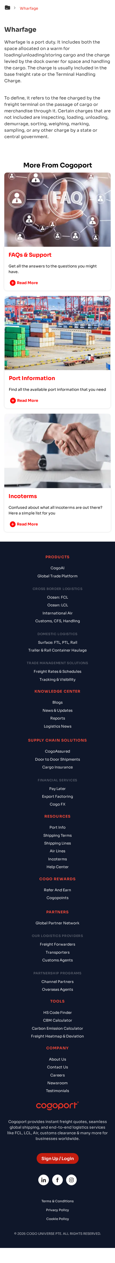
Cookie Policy (57, 1219)
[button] (11, 8)
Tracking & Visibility (57, 679)
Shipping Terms (57, 835)
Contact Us (57, 1067)
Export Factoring (57, 796)
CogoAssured (57, 751)
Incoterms (57, 859)
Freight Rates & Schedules (57, 671)
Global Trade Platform (57, 576)
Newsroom (57, 1083)
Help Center (58, 867)
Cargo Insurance (57, 767)
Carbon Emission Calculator (57, 1028)
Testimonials (57, 1091)
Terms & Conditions (57, 1201)
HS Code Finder (57, 1012)
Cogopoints (57, 898)
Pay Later (57, 788)
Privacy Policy (57, 1210)
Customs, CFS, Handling (57, 621)
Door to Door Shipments (57, 759)
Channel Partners (57, 981)
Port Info (57, 827)
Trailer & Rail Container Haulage (57, 650)
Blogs (57, 702)
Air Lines (57, 851)
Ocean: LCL (57, 605)
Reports (57, 718)
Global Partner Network (57, 923)
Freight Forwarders (57, 944)
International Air (58, 613)
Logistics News (57, 726)
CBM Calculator (57, 1020)
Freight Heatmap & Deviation (57, 1036)
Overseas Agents (57, 989)
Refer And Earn (57, 890)
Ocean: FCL (57, 597)
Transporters (58, 952)
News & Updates (57, 710)
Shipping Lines (57, 843)
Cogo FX (57, 804)
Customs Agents (57, 960)
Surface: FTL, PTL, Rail (57, 642)
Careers (57, 1075)
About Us (57, 1059)
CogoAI (57, 568)
